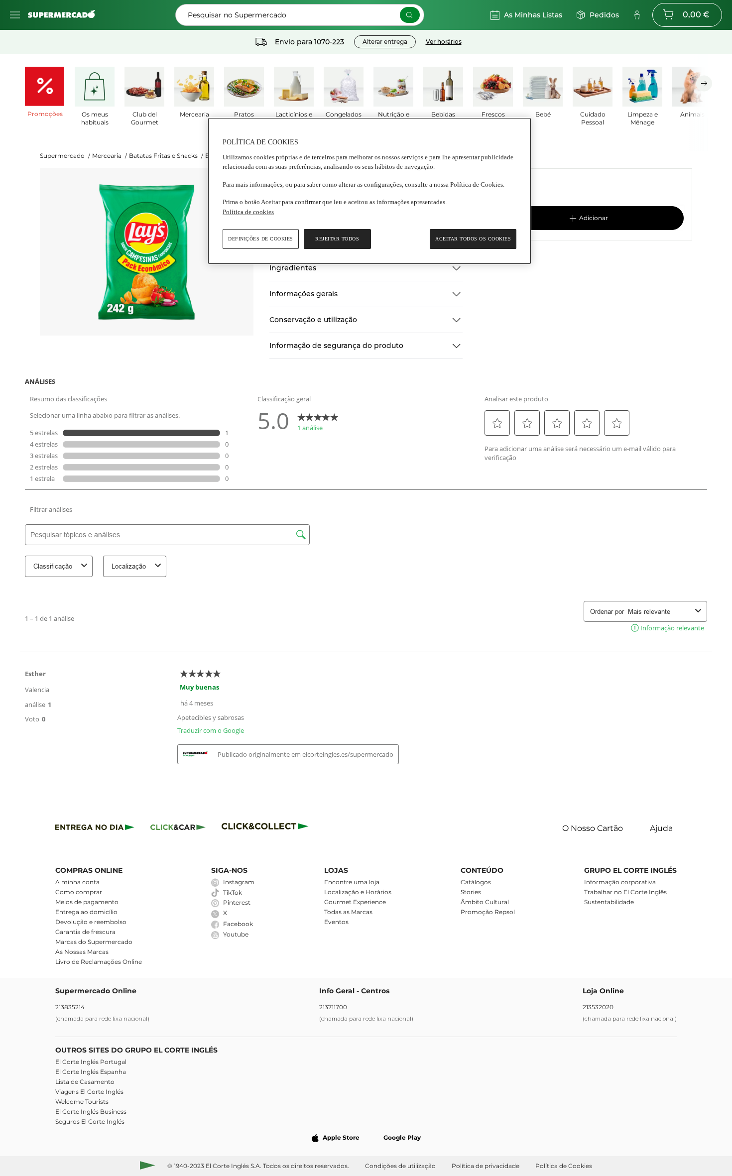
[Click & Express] (94, 828)
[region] (369, 191)
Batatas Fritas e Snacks (166, 155)
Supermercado (65, 155)
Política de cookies (248, 212)
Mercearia (109, 155)
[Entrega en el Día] (267, 828)
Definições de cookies (260, 238)
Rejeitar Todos (337, 238)
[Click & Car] (178, 828)
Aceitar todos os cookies (473, 238)
